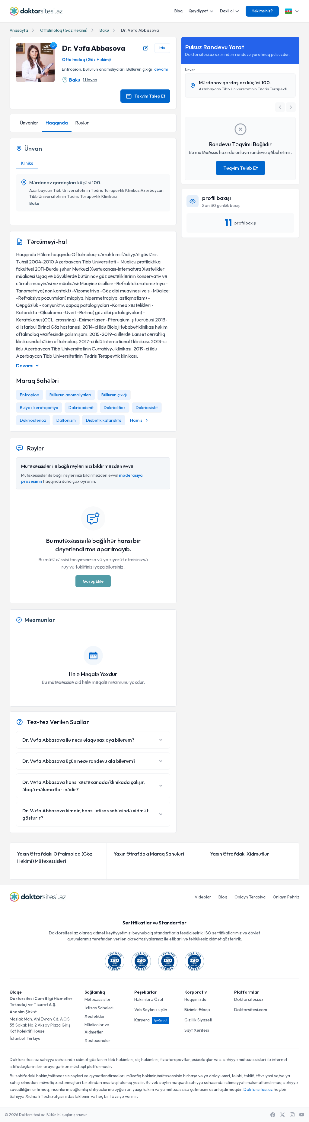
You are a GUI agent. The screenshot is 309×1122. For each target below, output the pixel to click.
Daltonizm (66, 420)
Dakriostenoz (33, 420)
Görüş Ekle (93, 581)
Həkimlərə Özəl (148, 999)
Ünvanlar (29, 123)
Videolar (203, 897)
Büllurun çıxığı (114, 395)
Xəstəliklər (94, 1016)
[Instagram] (292, 1114)
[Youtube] (301, 1114)
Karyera (150, 1020)
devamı (161, 69)
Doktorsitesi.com (250, 1009)
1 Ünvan (90, 79)
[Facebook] (272, 1114)
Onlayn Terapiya (250, 897)
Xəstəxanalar (97, 1040)
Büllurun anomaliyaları (70, 395)
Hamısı (136, 420)
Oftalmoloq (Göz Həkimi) (64, 30)
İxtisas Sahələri (98, 1008)
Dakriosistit (147, 407)
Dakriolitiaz (115, 407)
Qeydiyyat (198, 10)
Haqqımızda (195, 999)
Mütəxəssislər (97, 999)
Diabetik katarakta (103, 420)
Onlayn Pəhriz (286, 897)
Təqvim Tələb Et (240, 168)
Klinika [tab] (27, 163)
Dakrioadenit (81, 407)
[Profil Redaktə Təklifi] (146, 48)
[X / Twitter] (282, 1114)
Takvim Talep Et (149, 96)
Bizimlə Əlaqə (197, 1009)
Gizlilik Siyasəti (198, 1020)
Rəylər (82, 123)
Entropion (29, 395)
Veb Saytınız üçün (150, 1009)
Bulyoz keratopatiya (39, 407)
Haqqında (57, 123)
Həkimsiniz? (262, 10)
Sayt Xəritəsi (196, 1030)
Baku (104, 30)
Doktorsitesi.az (248, 999)
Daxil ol (227, 10)
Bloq (178, 10)
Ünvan (190, 69)
